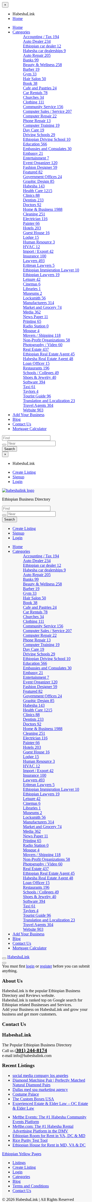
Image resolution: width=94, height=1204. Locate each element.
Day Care (33, 130)
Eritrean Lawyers (39, 265)
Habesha (34, 186)
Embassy (33, 153)
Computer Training (41, 125)
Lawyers (34, 260)
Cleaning (34, 214)
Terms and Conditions (31, 1186)
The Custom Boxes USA (33, 1099)
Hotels (32, 228)
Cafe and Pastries (40, 88)
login (30, 966)
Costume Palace (26, 1094)
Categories (21, 32)
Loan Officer (36, 363)
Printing (32, 321)
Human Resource (39, 242)
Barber (31, 69)
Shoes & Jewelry (39, 377)
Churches (33, 97)
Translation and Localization (49, 400)
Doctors (32, 204)
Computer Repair (40, 116)
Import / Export (38, 251)
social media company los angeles (40, 1075)
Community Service (43, 106)
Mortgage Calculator (29, 428)
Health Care (37, 190)
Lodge (31, 237)
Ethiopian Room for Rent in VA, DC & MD (49, 1135)
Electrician (35, 218)
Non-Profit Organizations (46, 340)
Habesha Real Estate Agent (48, 358)
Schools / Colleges (41, 372)
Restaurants (36, 368)
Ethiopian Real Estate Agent (49, 354)
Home (18, 18)
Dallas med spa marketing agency (40, 1089)
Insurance (34, 256)
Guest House (36, 232)
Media (32, 312)
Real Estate (36, 349)
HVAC (31, 246)
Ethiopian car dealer (42, 46)
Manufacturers (38, 302)
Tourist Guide (37, 396)
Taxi (29, 386)
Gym (30, 74)
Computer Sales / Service (47, 111)
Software (34, 382)
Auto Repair (37, 55)
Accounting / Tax (41, 36)
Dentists (33, 200)
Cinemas (31, 284)
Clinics (31, 195)
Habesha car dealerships (44, 50)
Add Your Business (28, 414)
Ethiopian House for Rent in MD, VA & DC (49, 1145)
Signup (18, 477)
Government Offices (42, 176)
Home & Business (42, 209)
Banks (31, 60)
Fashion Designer (40, 167)
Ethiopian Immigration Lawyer (51, 270)
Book (30, 83)
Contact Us (22, 424)
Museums (32, 293)
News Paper (35, 316)
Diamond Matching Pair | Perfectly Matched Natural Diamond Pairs (49, 1082)
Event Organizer (40, 162)
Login (17, 481)
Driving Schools (39, 134)
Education (35, 144)
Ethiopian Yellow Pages (21, 1154)
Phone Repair (37, 120)
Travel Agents (38, 405)
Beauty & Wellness (42, 64)
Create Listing (24, 472)
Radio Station (36, 326)
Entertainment (36, 158)
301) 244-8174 (31, 1050)
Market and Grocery (42, 307)
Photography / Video (42, 344)
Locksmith (34, 298)
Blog (17, 419)
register (46, 966)
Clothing (33, 102)
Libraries (32, 288)
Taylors (30, 391)
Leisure (31, 279)
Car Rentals (35, 92)
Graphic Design (38, 181)
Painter (31, 223)
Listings (19, 1162)
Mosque (31, 330)
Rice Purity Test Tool (30, 1140)
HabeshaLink (18, 957)
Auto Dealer (37, 41)
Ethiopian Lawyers (41, 274)
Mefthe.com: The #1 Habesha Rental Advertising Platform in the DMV (43, 1128)
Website (33, 410)
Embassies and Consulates (47, 148)
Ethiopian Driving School (46, 139)
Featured (33, 172)
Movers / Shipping (42, 335)
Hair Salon (34, 78)
